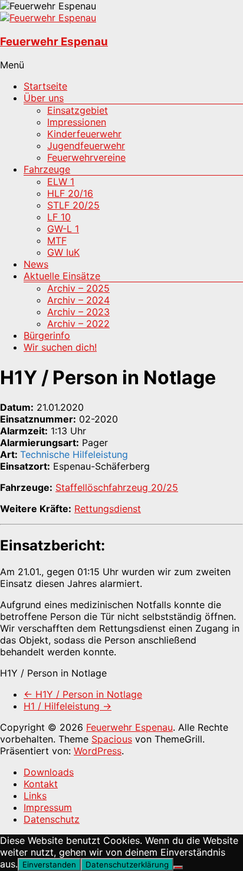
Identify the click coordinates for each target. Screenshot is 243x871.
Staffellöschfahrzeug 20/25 (116, 487)
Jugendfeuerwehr (86, 145)
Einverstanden (49, 864)
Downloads (49, 772)
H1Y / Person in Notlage (83, 694)
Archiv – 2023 (78, 312)
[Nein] (178, 867)
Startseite (45, 86)
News (36, 264)
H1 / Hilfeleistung (67, 706)
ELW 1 (60, 181)
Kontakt (41, 784)
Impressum (48, 807)
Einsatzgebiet (77, 110)
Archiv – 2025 (78, 288)
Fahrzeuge (47, 169)
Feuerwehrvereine (86, 157)
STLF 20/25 (73, 205)
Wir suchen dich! (60, 347)
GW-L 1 (63, 229)
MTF (57, 240)
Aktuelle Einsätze (62, 276)
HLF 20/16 (70, 193)
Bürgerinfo (47, 335)
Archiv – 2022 (78, 323)
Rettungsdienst (107, 508)
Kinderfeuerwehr (84, 134)
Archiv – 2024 (78, 300)
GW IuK (63, 252)
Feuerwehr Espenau (54, 41)
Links (35, 795)
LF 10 (59, 217)
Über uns (44, 98)
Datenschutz (52, 819)
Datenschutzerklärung (127, 864)
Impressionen (76, 122)
